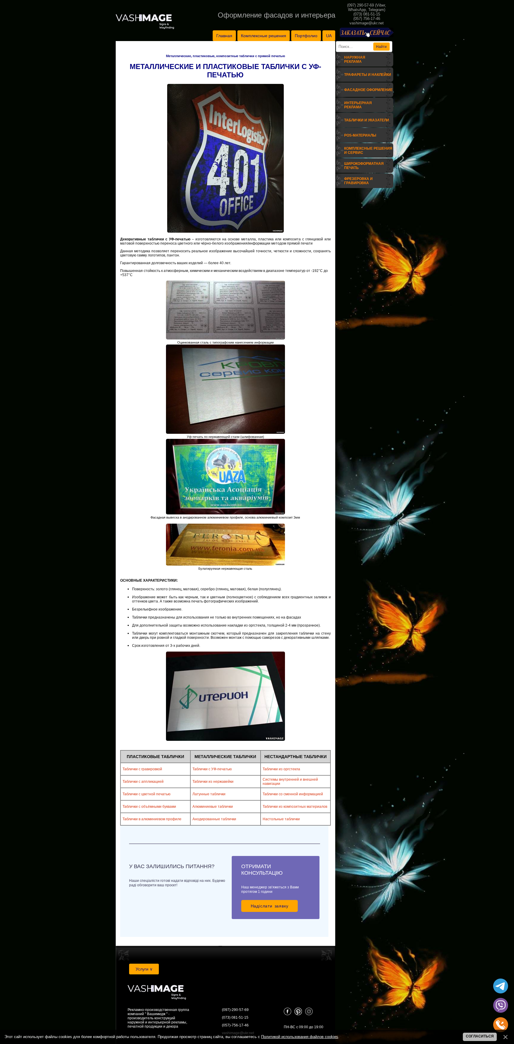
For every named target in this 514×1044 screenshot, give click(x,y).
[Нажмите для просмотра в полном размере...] (225, 231)
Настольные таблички (281, 819)
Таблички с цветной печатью (146, 794)
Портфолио (306, 35)
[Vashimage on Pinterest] (298, 1014)
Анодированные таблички (214, 819)
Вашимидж (156, 1014)
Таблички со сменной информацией (293, 794)
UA (329, 35)
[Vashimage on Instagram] (309, 1014)
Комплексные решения (263, 35)
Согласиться (480, 1036)
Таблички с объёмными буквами (149, 806)
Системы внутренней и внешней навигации (290, 781)
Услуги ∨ (144, 969)
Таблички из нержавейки (213, 782)
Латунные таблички (208, 794)
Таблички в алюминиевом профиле (152, 819)
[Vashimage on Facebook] (287, 1014)
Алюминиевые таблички (212, 806)
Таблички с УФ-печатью (212, 769)
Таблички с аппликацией (143, 782)
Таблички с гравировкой (142, 769)
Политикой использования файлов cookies (299, 1036)
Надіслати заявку (270, 906)
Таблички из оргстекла (281, 769)
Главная (224, 35)
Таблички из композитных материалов (295, 806)
